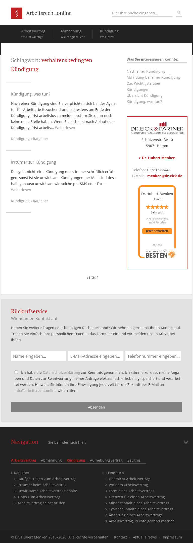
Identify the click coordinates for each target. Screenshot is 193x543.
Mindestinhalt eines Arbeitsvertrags (139, 503)
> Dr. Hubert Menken (157, 157)
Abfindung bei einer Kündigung (153, 77)
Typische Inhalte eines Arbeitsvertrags (141, 509)
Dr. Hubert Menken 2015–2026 (40, 537)
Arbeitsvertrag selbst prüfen (41, 503)
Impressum (172, 537)
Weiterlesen (65, 127)
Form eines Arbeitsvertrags (131, 490)
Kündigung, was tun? (30, 94)
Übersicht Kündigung (145, 95)
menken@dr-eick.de (164, 175)
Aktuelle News (145, 537)
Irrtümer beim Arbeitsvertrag (42, 484)
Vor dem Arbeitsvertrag (128, 484)
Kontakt (120, 537)
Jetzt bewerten (157, 231)
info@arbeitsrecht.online (36, 390)
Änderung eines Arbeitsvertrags (136, 515)
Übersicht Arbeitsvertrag (129, 478)
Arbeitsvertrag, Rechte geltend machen (142, 521)
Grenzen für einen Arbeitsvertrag (137, 496)
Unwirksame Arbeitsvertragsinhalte (47, 490)
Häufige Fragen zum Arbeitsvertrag (47, 478)
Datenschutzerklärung (61, 372)
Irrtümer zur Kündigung (33, 162)
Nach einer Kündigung (146, 71)
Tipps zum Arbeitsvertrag (39, 496)
